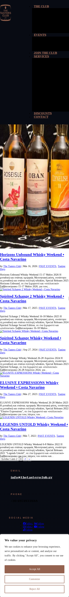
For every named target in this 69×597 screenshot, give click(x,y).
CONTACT (41, 117)
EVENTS (40, 35)
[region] (34, 565)
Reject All (34, 589)
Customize (34, 579)
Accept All (34, 569)
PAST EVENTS (47, 266)
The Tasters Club (12, 266)
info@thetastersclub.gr (31, 477)
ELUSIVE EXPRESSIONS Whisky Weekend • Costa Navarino (29, 384)
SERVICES (41, 56)
